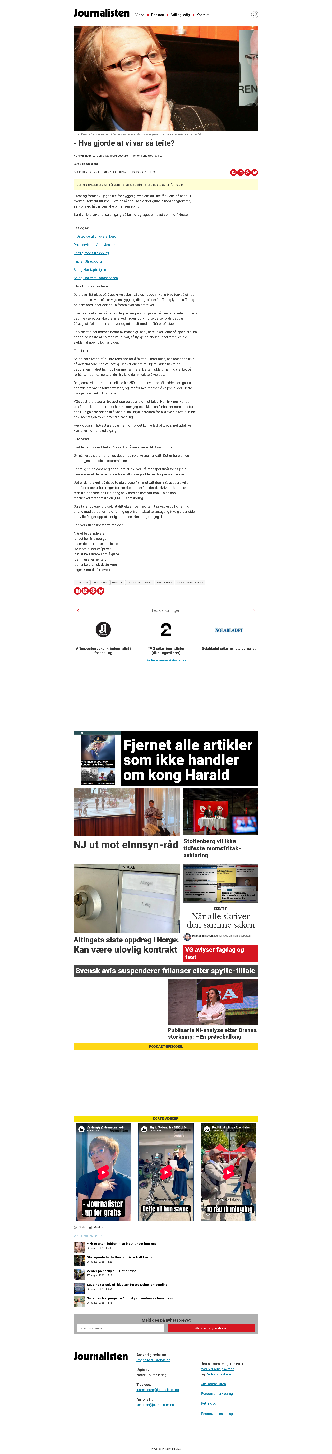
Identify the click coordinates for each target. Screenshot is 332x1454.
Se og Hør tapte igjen (90, 270)
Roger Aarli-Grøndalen (153, 1360)
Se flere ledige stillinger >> (166, 660)
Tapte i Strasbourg (88, 261)
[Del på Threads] (247, 172)
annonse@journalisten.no (155, 1405)
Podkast (157, 15)
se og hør (82, 582)
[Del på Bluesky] (254, 172)
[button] (78, 610)
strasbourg (100, 582)
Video (139, 15)
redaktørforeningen (190, 582)
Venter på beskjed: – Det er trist (111, 1271)
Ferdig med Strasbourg (91, 253)
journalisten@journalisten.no (157, 1390)
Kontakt (202, 15)
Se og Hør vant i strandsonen (96, 278)
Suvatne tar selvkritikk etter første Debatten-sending (127, 1285)
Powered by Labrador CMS (166, 1448)
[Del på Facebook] (233, 172)
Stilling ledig (180, 15)
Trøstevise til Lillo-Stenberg (95, 236)
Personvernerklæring (217, 1394)
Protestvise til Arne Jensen (94, 245)
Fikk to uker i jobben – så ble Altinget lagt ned (122, 1244)
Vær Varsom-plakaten (217, 1369)
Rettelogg (208, 1403)
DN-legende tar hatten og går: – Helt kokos (119, 1257)
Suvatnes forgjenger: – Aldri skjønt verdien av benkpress (130, 1298)
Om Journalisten (213, 1384)
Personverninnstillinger (218, 1414)
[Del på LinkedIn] (240, 172)
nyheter (117, 582)
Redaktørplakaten (219, 1374)
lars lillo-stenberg (139, 582)
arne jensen (164, 582)
